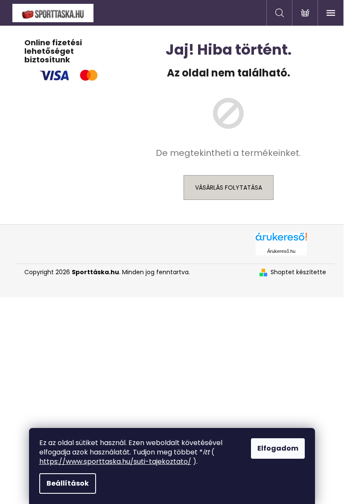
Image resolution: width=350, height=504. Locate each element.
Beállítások (68, 483)
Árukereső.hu (281, 251)
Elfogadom (277, 448)
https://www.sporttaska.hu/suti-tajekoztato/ (115, 461)
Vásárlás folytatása (228, 187)
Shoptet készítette (298, 272)
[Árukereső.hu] (281, 240)
